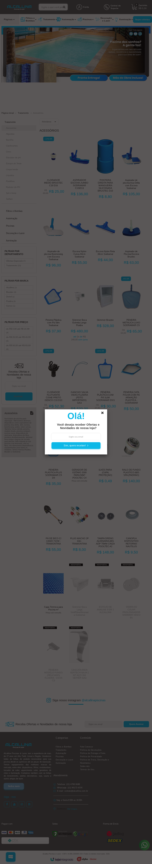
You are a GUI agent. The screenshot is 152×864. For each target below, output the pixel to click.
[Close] (103, 413)
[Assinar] (76, 445)
